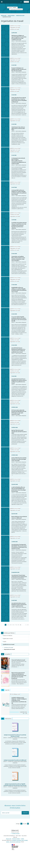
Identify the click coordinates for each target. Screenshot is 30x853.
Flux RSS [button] (25, 823)
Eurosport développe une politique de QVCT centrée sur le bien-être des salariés (19, 69)
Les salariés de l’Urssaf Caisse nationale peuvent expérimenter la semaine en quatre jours (19, 577)
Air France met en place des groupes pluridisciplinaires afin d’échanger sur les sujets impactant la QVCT (19, 412)
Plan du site (8, 838)
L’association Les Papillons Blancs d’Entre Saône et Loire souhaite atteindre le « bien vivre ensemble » (18, 258)
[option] (15, 663)
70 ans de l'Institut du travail (18, 660)
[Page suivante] (26, 625)
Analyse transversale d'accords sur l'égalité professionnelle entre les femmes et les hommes (15, 784)
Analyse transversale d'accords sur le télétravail (15, 760)
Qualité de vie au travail (20, 15)
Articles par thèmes (11, 15)
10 (20, 624)
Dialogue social (3, 15)
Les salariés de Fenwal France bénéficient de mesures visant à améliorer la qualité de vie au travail (19, 381)
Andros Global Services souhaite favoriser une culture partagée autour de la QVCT (19, 459)
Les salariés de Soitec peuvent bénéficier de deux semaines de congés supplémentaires (19, 605)
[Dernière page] (28, 625)
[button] (21, 2)
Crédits (22, 838)
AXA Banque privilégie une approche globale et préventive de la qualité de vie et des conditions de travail (19, 37)
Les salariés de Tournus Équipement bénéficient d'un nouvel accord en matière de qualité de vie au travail (18, 350)
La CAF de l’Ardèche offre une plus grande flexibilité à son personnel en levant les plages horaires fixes (19, 489)
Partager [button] (18, 823)
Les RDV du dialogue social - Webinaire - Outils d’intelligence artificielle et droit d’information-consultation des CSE (19, 700)
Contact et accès (15, 833)
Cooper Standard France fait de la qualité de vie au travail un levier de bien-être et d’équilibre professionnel (19, 99)
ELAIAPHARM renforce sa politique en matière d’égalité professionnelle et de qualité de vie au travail (19, 289)
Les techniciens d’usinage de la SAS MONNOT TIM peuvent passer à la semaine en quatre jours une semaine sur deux (19, 546)
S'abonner (25, 812)
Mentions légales (16, 838)
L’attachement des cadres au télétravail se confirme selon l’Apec (18, 128)
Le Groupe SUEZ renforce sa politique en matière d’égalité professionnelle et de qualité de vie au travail (19, 192)
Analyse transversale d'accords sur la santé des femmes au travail (15, 735)
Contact (27, 1)
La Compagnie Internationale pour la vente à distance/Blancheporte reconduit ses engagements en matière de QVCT (19, 161)
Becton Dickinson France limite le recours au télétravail (19, 517)
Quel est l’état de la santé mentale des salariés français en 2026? (19, 432)
